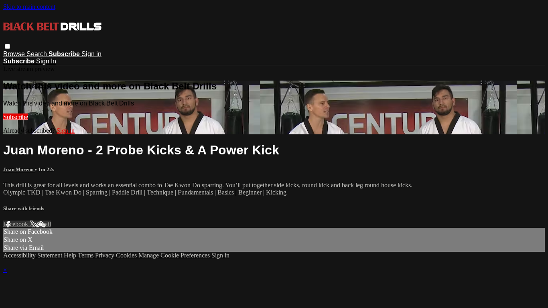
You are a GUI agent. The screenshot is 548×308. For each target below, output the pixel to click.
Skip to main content (29, 6)
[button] (7, 46)
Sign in (91, 54)
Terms (86, 255)
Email (43, 224)
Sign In (46, 61)
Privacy (105, 255)
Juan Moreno (19, 169)
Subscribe (15, 116)
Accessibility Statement (32, 255)
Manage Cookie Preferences (174, 255)
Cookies (127, 255)
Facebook (16, 224)
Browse (14, 54)
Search (37, 54)
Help (71, 255)
